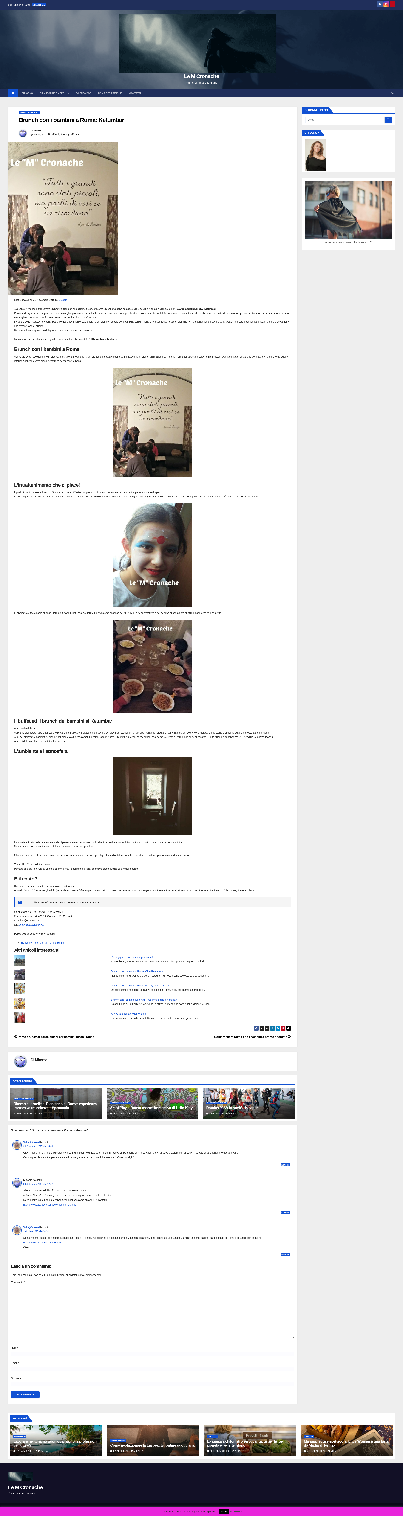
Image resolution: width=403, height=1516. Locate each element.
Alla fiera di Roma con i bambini (129, 1014)
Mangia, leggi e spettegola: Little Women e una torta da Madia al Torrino (346, 1443)
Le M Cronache (201, 76)
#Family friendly (60, 134)
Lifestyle (212, 1436)
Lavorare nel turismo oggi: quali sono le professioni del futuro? (55, 1443)
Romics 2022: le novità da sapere (232, 1108)
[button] (392, 93)
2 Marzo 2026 (121, 1451)
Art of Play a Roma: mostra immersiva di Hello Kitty (151, 1108)
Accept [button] (224, 1511)
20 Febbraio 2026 (220, 1451)
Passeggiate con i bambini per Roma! (132, 957)
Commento (18, 1282)
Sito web (16, 1378)
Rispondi (285, 1165)
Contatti (135, 93)
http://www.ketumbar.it (31, 924)
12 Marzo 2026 (24, 1451)
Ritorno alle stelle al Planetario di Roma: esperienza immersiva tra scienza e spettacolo (55, 1106)
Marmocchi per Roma (29, 112)
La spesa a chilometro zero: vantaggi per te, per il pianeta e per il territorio (247, 1443)
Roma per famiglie (110, 93)
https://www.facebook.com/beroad (42, 1242)
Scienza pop (83, 93)
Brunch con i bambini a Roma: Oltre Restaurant (137, 971)
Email (15, 1363)
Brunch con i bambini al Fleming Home (42, 942)
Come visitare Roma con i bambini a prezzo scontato (251, 1036)
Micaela (37, 130)
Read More (236, 1511)
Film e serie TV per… (54, 93)
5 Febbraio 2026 (316, 1451)
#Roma (75, 134)
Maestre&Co (20, 1436)
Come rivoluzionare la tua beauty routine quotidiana (152, 1445)
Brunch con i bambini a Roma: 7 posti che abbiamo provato (144, 999)
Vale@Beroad (31, 1142)
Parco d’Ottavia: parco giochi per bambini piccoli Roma (55, 1036)
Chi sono (27, 93)
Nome (15, 1347)
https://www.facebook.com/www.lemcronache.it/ (49, 1204)
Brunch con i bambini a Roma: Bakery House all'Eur (140, 985)
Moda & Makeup (118, 1440)
